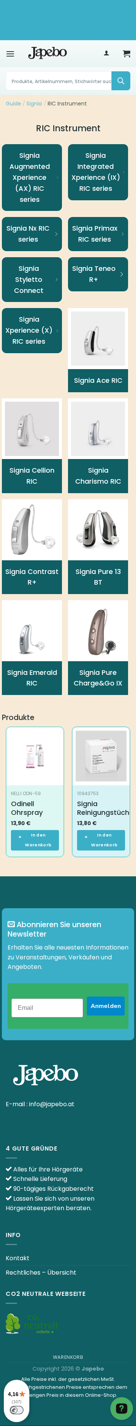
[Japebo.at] (47, 53)
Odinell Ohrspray (27, 808)
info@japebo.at (51, 1104)
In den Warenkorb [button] (38, 840)
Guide (13, 103)
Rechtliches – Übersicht (41, 1272)
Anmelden (106, 1006)
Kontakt (17, 1258)
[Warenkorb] (126, 53)
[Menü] (10, 53)
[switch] (16, 1410)
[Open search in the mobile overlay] (68, 80)
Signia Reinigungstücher (106, 808)
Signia (34, 103)
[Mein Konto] (106, 53)
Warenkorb (68, 1357)
